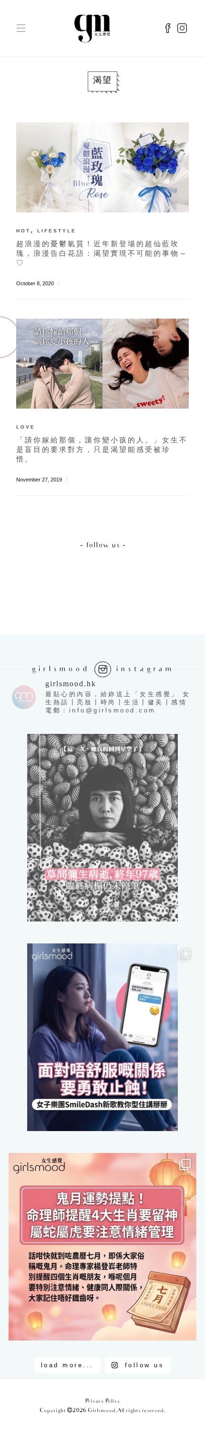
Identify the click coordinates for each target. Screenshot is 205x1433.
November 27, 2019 (39, 479)
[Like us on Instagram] (182, 28)
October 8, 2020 (35, 283)
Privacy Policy (102, 1401)
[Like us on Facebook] (167, 28)
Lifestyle (56, 230)
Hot (23, 230)
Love (25, 427)
